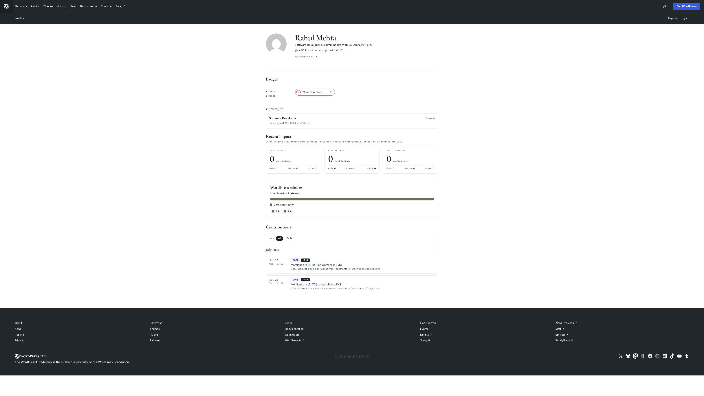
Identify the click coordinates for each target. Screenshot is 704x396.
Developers (292, 334)
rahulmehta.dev (305, 57)
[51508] (312, 264)
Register (673, 18)
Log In (684, 18)
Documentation (294, 328)
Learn (288, 322)
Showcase (156, 322)
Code (289, 238)
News (18, 328)
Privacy (19, 340)
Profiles (19, 18)
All (279, 238)
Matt (560, 328)
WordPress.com (567, 322)
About (18, 322)
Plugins (154, 334)
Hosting (19, 334)
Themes (155, 328)
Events (424, 328)
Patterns (155, 340)
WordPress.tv (295, 340)
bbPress (562, 334)
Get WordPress (687, 6)
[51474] (312, 284)
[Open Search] (664, 6)
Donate (426, 334)
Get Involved (428, 322)
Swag (425, 340)
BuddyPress (564, 340)
